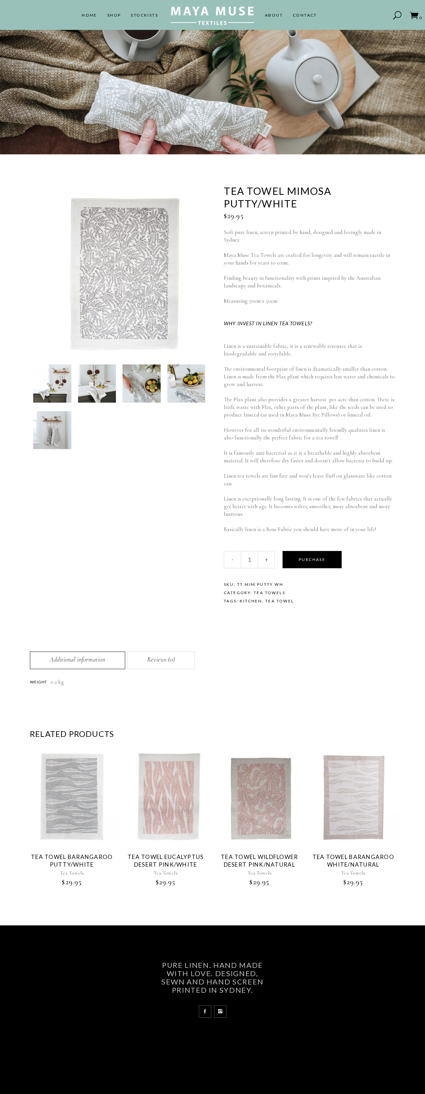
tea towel (279, 600)
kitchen (251, 600)
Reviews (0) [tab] (161, 660)
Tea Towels (269, 592)
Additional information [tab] (77, 660)
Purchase (312, 559)
